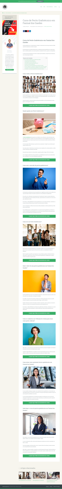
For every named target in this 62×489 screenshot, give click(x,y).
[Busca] (58, 6)
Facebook (47, 486)
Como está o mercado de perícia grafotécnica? (31, 63)
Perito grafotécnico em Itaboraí (38, 480)
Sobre (44, 6)
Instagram (51, 486)
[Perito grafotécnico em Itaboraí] (39, 478)
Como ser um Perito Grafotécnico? (30, 64)
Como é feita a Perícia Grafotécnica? (30, 60)
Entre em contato (9, 69)
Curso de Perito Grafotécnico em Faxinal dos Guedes (32, 59)
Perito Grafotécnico (50, 6)
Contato (55, 6)
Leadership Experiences (5, 486)
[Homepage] (4, 6)
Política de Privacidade (56, 486)
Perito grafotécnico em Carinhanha (25, 480)
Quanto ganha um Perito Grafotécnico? (30, 61)
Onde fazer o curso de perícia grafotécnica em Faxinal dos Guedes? (34, 68)
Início (41, 6)
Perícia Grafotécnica (48, 26)
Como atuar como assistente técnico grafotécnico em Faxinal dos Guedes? (35, 67)
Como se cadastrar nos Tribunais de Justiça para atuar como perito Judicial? (36, 66)
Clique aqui (40, 1)
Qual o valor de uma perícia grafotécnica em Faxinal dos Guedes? (34, 65)
